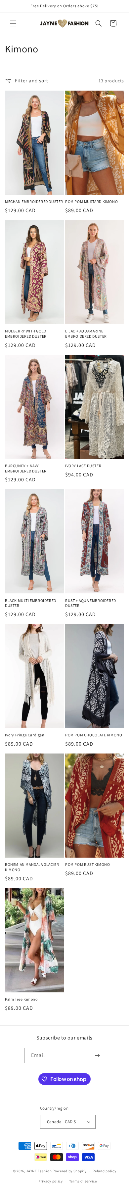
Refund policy (104, 1171)
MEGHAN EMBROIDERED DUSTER (34, 201)
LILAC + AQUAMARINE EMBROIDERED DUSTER (86, 333)
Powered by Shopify (70, 1171)
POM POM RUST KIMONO (87, 864)
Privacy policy (50, 1181)
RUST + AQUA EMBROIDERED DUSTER (90, 603)
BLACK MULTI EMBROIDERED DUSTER (30, 603)
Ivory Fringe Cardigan (25, 734)
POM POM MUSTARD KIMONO (91, 201)
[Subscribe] (97, 1055)
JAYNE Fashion (39, 1171)
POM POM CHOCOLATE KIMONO (93, 734)
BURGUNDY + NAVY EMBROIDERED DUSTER (26, 468)
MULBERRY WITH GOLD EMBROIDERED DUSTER (26, 333)
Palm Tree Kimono (21, 999)
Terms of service (83, 1181)
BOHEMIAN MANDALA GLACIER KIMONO (32, 867)
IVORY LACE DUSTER (83, 465)
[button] (13, 23)
